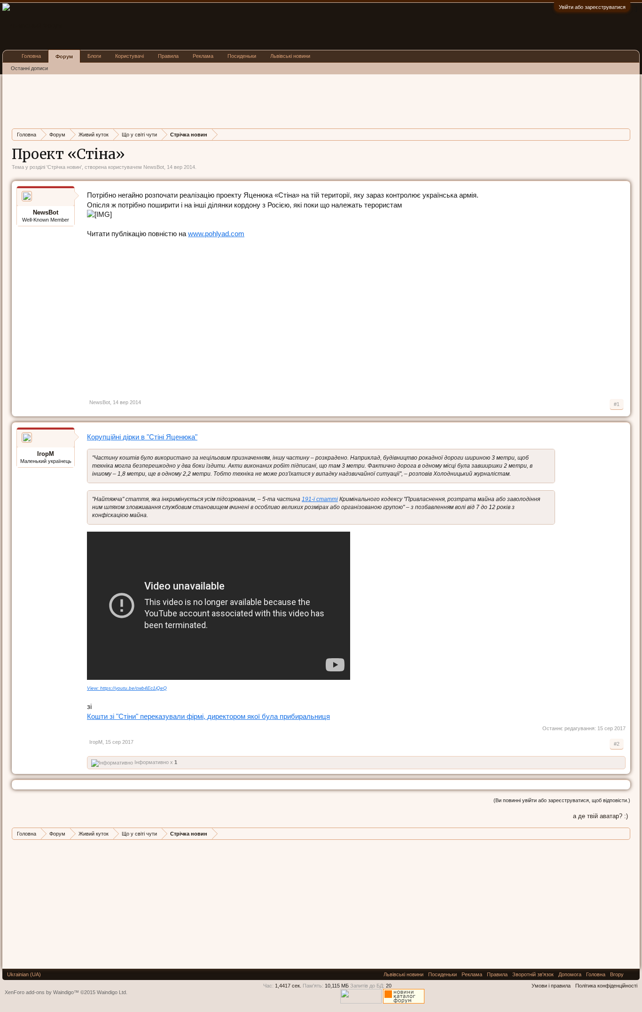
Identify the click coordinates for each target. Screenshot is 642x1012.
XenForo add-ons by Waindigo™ (42, 992)
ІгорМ (45, 453)
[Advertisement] (183, 100)
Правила (168, 56)
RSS (631, 974)
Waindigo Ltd (111, 992)
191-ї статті (320, 499)
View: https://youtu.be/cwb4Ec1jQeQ (127, 688)
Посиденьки (241, 56)
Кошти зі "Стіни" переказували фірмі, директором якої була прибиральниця (208, 716)
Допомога (569, 974)
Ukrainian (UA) (24, 974)
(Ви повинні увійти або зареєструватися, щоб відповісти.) (561, 800)
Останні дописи (29, 68)
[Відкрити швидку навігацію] (624, 134)
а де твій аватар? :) (600, 816)
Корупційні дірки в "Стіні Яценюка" (142, 437)
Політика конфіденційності (606, 985)
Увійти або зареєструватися (592, 7)
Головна (31, 56)
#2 (616, 744)
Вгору (617, 974)
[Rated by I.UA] (361, 1001)
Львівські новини (290, 56)
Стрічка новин (64, 167)
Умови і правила (551, 985)
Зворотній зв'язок (533, 974)
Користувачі (129, 56)
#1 (616, 404)
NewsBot (153, 167)
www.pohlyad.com (216, 234)
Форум (64, 56)
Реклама (203, 56)
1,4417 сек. (288, 985)
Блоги (94, 56)
